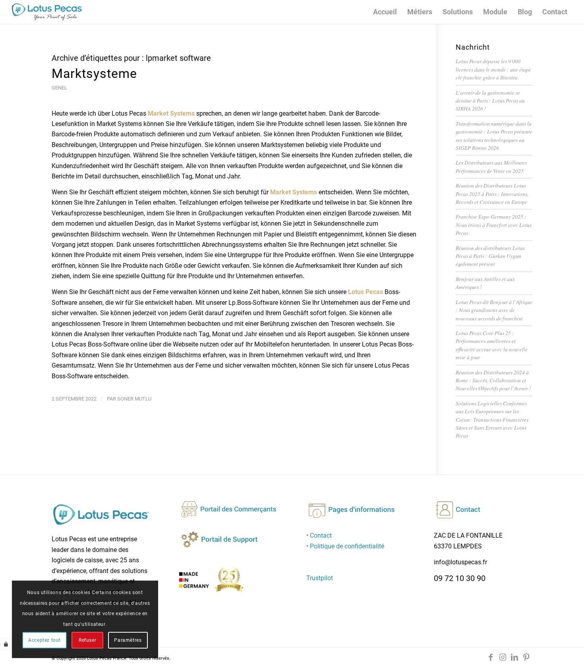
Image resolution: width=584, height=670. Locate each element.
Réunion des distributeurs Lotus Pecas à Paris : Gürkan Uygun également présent (490, 256)
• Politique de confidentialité (345, 546)
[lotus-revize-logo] (47, 12)
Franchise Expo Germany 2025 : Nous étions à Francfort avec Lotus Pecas (494, 224)
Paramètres (127, 640)
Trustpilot (319, 578)
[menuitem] (385, 12)
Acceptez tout (44, 640)
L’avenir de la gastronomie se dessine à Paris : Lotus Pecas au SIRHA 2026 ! (490, 100)
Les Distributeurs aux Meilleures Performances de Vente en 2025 (491, 166)
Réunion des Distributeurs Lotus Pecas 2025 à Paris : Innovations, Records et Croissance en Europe (492, 193)
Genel (59, 88)
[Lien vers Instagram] (503, 657)
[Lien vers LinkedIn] (514, 657)
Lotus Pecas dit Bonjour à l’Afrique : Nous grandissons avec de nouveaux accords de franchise (494, 310)
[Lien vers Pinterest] (526, 657)
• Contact (319, 535)
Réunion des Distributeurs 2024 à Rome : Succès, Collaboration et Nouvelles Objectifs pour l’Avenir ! (493, 380)
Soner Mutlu (134, 399)
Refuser (87, 640)
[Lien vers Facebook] (491, 657)
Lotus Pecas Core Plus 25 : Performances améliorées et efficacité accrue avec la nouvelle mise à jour (492, 345)
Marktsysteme (94, 73)
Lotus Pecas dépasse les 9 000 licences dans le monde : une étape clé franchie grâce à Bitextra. (493, 69)
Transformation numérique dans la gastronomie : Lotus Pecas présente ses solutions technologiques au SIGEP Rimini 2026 (494, 135)
